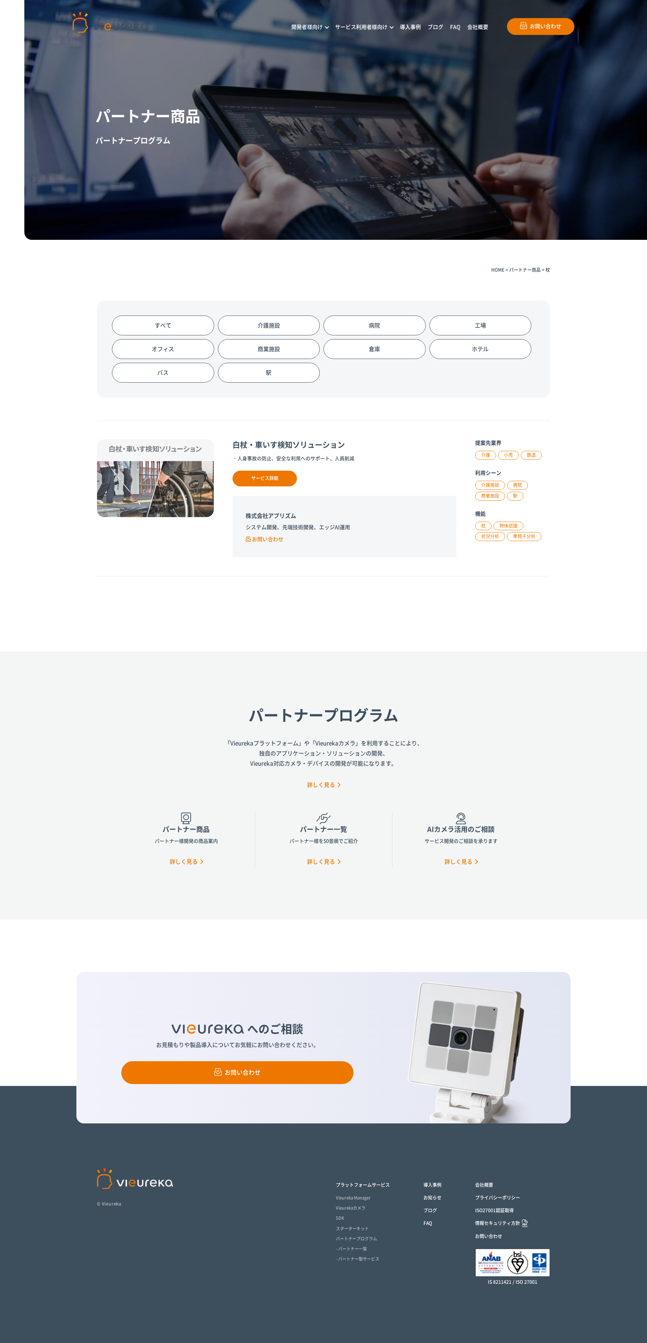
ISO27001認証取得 (494, 1210)
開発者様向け (307, 27)
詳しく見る (321, 785)
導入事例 (410, 27)
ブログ (435, 27)
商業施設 (269, 349)
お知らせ (432, 1197)
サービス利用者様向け (361, 27)
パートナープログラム (356, 1239)
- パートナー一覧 (351, 1249)
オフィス (163, 349)
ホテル (480, 349)
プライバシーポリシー (497, 1197)
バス (162, 372)
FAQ (455, 27)
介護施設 (269, 325)
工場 (480, 325)
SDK (340, 1218)
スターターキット (352, 1228)
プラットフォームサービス (363, 1185)
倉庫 (374, 349)
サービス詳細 (264, 478)
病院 (374, 325)
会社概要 (477, 27)
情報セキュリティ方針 (497, 1223)
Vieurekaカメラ (350, 1208)
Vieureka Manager (353, 1198)
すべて (163, 325)
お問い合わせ (545, 26)
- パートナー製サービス (357, 1259)
